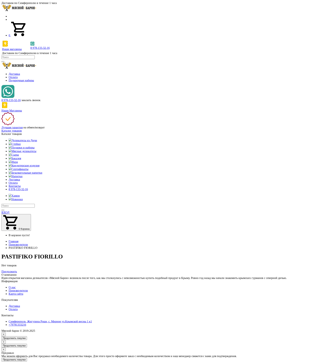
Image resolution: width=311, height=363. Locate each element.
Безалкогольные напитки (27, 172)
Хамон (16, 195)
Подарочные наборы (21, 80)
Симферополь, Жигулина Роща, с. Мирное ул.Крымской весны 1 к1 (50, 321)
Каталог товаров (11, 130)
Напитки (17, 176)
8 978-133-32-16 (11, 100)
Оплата (13, 77)
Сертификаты (20, 169)
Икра (15, 161)
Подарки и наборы (23, 147)
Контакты (15, 186)
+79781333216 (17, 324)
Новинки (17, 199)
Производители (18, 290)
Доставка (14, 73)
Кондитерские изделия (25, 165)
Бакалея (16, 158)
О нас (12, 287)
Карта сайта (16, 293)
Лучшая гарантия (12, 127)
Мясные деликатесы (24, 151)
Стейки (16, 143)
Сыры (15, 154)
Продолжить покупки (14, 338)
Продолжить (9, 271)
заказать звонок (30, 100)
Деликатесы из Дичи (24, 140)
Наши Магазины (11, 110)
